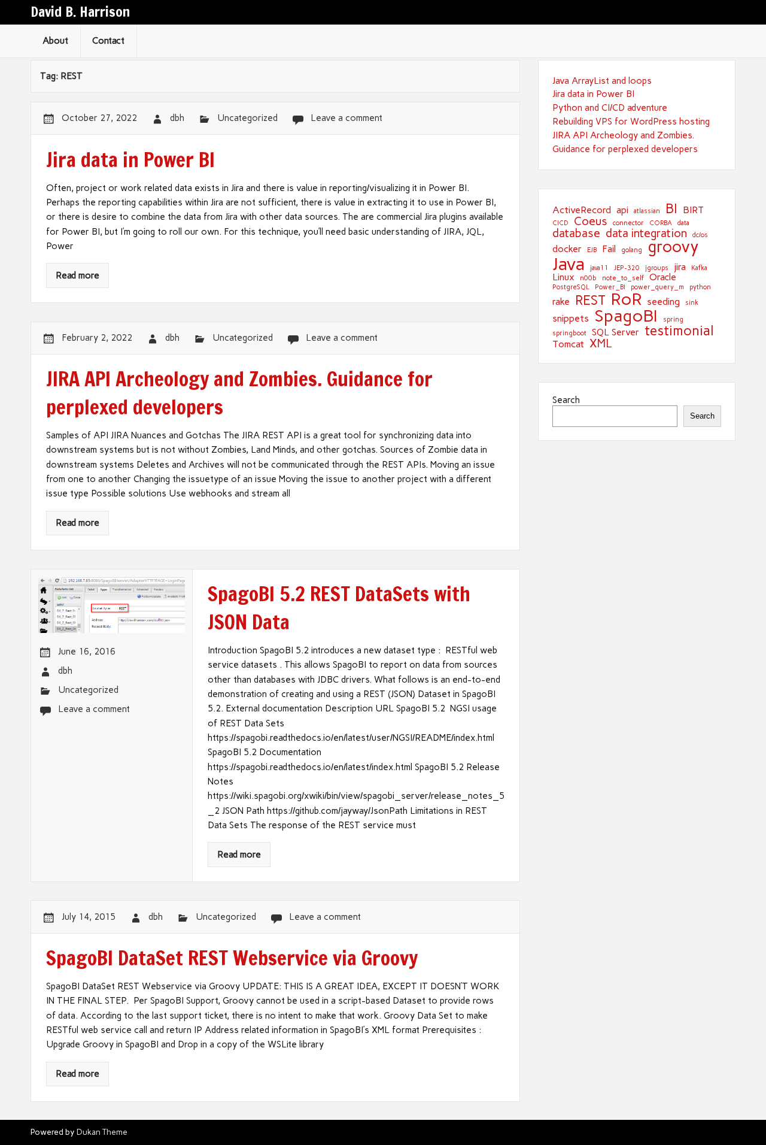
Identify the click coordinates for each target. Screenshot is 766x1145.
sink (691, 303)
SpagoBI (626, 316)
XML (600, 343)
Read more (77, 275)
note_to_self (623, 278)
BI (671, 209)
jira (680, 267)
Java (568, 263)
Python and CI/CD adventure (609, 107)
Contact (108, 40)
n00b (588, 278)
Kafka (699, 268)
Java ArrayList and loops (602, 80)
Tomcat (568, 344)
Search (566, 400)
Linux (563, 277)
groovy (673, 247)
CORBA (660, 223)
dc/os (700, 235)
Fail (609, 249)
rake (561, 302)
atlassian (647, 211)
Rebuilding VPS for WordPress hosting (631, 121)
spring (673, 320)
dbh (177, 118)
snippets (570, 318)
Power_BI (610, 287)
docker (567, 249)
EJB (592, 250)
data (683, 223)
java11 (599, 268)
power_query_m (657, 287)
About (55, 40)
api (622, 210)
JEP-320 (627, 268)
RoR (626, 299)
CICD (560, 223)
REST (590, 300)
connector (628, 223)
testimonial (679, 331)
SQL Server (615, 332)
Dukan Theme (102, 1132)
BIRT (693, 210)
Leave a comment (346, 118)
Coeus (590, 221)
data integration (646, 233)
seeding (663, 302)
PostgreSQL (570, 287)
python (700, 287)
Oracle (662, 277)
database (576, 233)
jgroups (656, 268)
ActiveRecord (581, 210)
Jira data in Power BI (593, 94)
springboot (569, 334)
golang (631, 250)
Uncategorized (247, 118)
